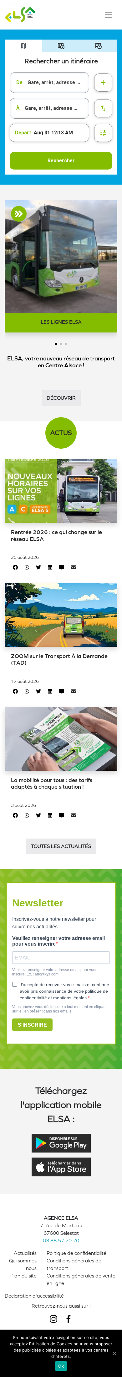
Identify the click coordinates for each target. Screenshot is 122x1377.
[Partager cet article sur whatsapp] (27, 568)
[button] (56, 344)
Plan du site (23, 1276)
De (19, 82)
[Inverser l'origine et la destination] (103, 108)
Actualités (25, 1253)
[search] (58, 83)
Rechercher (61, 161)
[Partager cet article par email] (73, 568)
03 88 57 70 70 (61, 1241)
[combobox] (49, 82)
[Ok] (114, 1353)
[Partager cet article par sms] (61, 568)
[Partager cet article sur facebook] (15, 568)
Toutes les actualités (61, 846)
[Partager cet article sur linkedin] (50, 568)
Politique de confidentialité (76, 1253)
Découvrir (61, 398)
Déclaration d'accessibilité (34, 1296)
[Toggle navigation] (108, 15)
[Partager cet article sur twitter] (38, 568)
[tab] (23, 46)
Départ (23, 133)
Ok (61, 1366)
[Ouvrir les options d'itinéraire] (103, 133)
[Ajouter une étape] (103, 82)
